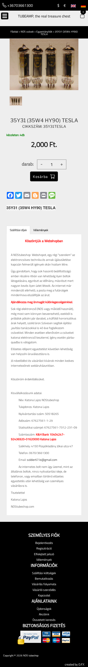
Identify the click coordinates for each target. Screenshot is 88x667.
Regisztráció (44, 548)
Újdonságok (44, 608)
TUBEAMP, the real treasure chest (44, 16)
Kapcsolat (44, 595)
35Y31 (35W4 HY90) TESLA (59, 33)
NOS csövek (27, 32)
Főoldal (14, 32)
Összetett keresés (44, 619)
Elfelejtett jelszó (44, 554)
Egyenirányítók (44, 32)
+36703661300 (19, 5)
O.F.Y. (81, 664)
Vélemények (40, 230)
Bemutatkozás (44, 578)
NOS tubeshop (30, 655)
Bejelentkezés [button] (44, 543)
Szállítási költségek (44, 573)
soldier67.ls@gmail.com (42, 459)
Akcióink (44, 614)
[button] (79, 16)
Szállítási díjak (18, 230)
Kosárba (40, 176)
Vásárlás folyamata (44, 584)
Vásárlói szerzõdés (44, 590)
